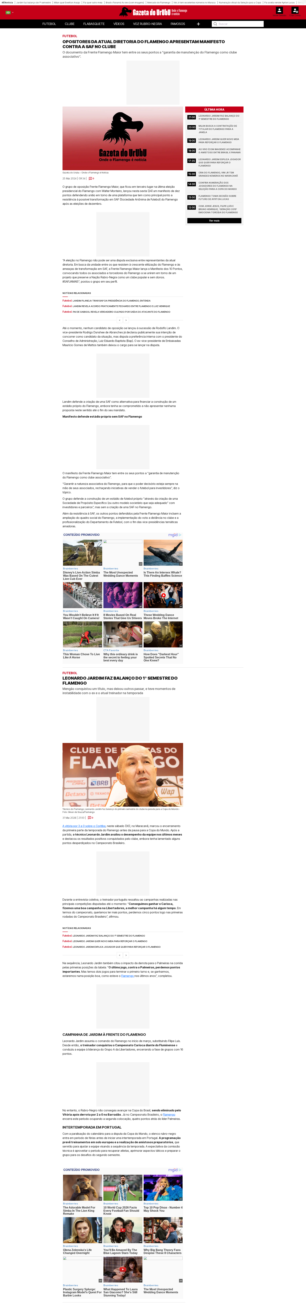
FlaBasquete (94, 24)
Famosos (178, 24)
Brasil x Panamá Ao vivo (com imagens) (125, 2)
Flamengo (127, 976)
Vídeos (119, 24)
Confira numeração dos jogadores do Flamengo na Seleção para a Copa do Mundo (218, 185)
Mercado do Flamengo (158, 2)
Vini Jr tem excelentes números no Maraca (195, 2)
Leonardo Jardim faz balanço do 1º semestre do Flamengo (219, 117)
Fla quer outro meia (92, 2)
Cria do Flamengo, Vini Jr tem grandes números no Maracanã (218, 174)
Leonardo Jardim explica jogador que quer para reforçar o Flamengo (220, 162)
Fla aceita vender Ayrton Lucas (279, 2)
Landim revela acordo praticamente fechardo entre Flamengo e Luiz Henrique (121, 306)
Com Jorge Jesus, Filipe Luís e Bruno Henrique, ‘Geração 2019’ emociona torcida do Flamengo (218, 209)
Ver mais (214, 220)
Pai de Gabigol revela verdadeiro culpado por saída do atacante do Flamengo (121, 311)
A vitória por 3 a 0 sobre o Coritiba (84, 826)
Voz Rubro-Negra (147, 24)
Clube (70, 24)
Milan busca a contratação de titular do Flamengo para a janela (218, 129)
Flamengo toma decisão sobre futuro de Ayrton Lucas (218, 197)
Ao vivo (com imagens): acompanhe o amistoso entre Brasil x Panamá (220, 151)
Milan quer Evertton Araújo (67, 2)
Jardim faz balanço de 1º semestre (33, 2)
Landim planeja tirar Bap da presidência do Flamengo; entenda (112, 300)
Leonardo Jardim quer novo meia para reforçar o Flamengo (219, 141)
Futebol (49, 24)
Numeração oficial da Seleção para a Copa (240, 2)
